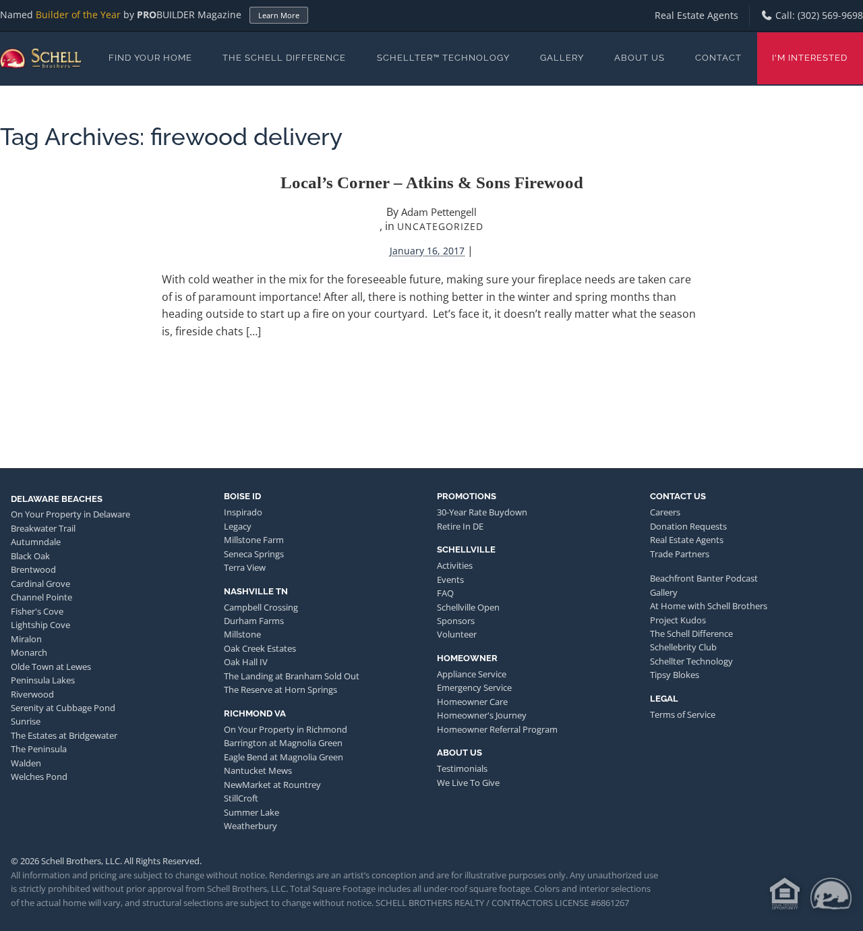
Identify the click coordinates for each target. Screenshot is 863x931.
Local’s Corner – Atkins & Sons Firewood (431, 182)
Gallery (562, 58)
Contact (718, 58)
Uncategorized (440, 226)
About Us (639, 58)
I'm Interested (809, 58)
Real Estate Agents (696, 15)
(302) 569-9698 (830, 15)
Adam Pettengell (439, 212)
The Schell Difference (284, 58)
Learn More (278, 15)
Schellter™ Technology (443, 58)
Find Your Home (150, 58)
